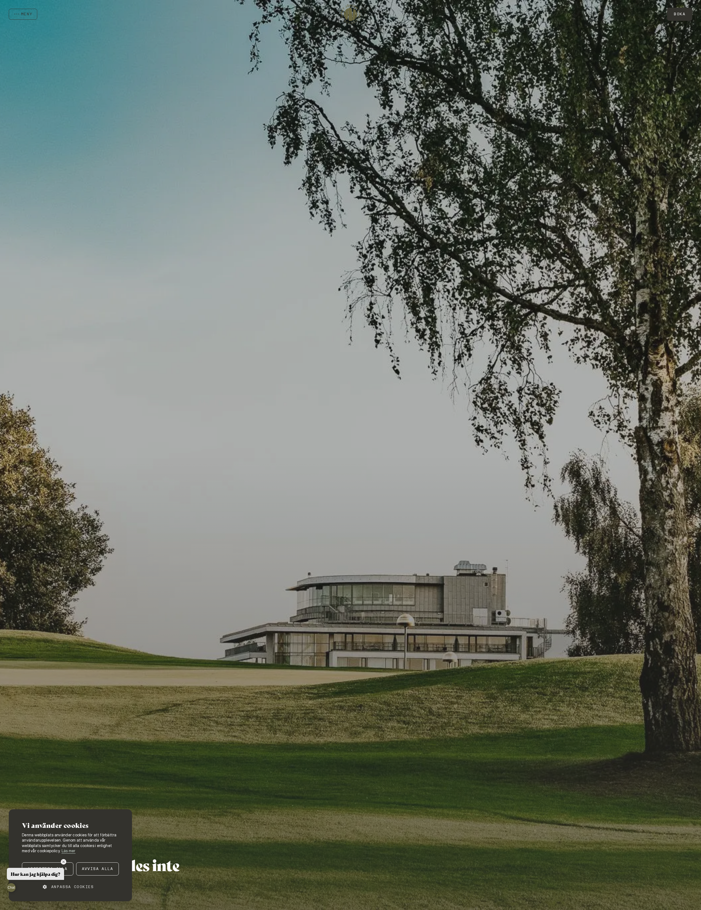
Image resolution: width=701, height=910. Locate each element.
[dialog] (70, 855)
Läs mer (69, 851)
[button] (70, 886)
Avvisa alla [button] (97, 868)
